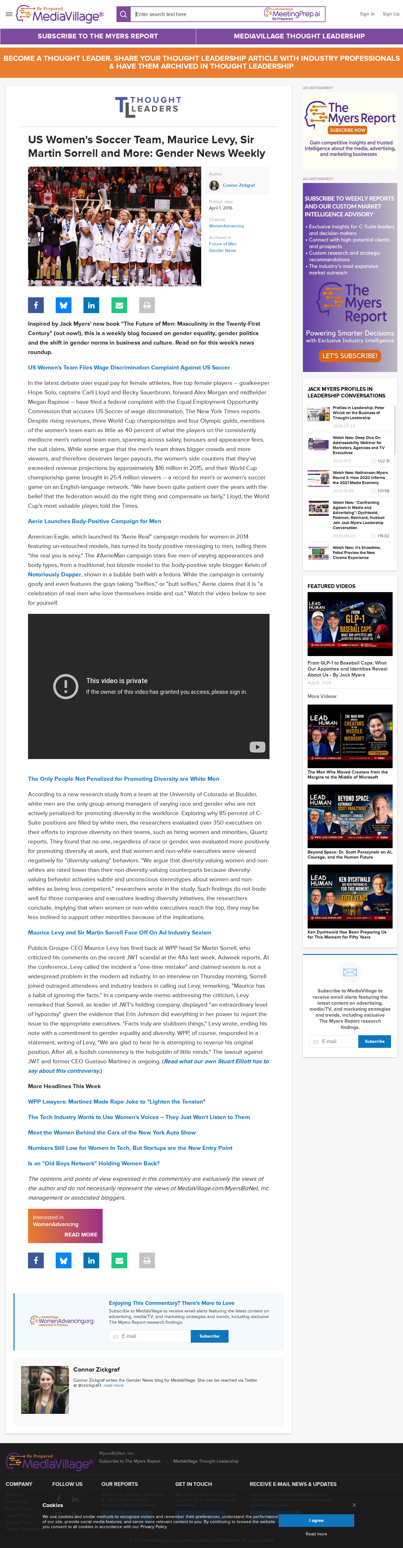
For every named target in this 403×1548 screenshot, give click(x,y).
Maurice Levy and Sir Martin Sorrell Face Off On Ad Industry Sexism (119, 932)
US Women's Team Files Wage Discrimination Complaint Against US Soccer (129, 367)
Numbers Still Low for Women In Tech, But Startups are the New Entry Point (130, 1148)
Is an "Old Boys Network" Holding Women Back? (94, 1163)
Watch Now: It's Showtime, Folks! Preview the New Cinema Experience (357, 552)
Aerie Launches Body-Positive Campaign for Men (94, 521)
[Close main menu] (354, 1505)
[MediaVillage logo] (50, 1462)
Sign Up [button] (391, 14)
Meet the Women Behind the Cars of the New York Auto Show (112, 1132)
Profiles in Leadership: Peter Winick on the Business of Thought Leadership (358, 412)
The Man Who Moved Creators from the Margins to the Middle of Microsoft (348, 775)
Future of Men (223, 244)
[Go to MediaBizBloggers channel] (149, 106)
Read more (316, 1534)
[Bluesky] (63, 305)
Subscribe (209, 1336)
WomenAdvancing (226, 226)
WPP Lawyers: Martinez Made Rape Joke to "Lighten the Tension (115, 1101)
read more (114, 1385)
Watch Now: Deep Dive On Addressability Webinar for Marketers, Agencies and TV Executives (359, 445)
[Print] (147, 305)
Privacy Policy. (153, 1526)
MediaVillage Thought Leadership (299, 36)
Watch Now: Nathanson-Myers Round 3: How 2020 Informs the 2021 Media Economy (360, 477)
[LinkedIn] (91, 305)
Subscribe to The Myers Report (98, 36)
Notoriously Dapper (54, 574)
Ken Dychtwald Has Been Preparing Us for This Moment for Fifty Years (347, 935)
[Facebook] (36, 305)
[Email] (119, 305)
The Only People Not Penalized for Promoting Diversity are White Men (123, 779)
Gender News (222, 250)
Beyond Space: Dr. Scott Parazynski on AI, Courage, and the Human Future (350, 855)
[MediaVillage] (60, 14)
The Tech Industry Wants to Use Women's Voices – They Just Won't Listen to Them (139, 1117)
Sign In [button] (367, 14)
